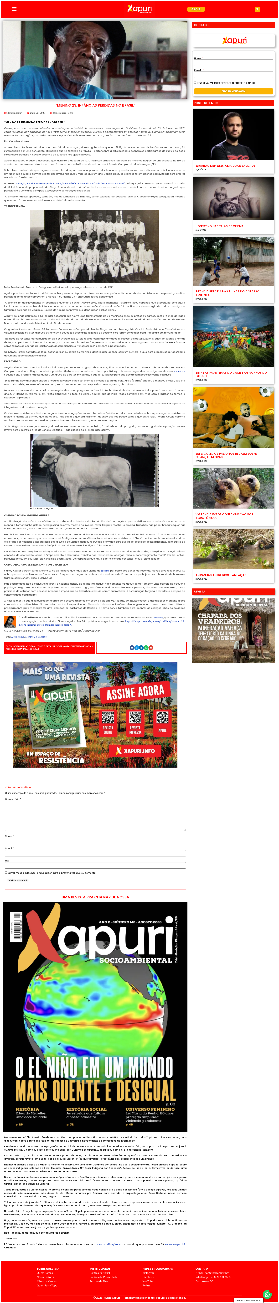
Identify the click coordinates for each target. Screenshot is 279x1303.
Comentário (13, 799)
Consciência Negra (63, 112)
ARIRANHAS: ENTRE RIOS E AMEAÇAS (221, 575)
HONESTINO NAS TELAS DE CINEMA (220, 226)
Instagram (149, 1272)
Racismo (42, 636)
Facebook (148, 1277)
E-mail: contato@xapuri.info (212, 1272)
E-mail (9, 848)
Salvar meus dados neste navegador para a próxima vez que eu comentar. (52, 873)
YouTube (148, 1281)
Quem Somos (45, 1272)
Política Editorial (100, 1272)
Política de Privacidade (104, 1277)
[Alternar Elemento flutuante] (267, 1294)
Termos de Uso (99, 1281)
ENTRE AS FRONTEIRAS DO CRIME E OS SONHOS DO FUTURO (231, 374)
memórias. (179, 371)
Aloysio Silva (17, 636)
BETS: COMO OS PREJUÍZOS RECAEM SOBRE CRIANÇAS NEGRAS (226, 455)
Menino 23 (31, 636)
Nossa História (45, 1277)
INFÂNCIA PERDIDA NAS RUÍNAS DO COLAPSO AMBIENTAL (227, 293)
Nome (9, 836)
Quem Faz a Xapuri (48, 1285)
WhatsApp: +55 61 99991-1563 (213, 1277)
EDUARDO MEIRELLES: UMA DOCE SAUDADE (225, 166)
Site (7, 861)
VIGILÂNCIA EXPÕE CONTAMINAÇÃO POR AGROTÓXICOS (224, 516)
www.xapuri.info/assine (109, 1244)
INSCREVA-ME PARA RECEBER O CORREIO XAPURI (226, 82)
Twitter (147, 1285)
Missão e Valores (47, 1281)
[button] (257, 9)
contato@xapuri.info (175, 1244)
